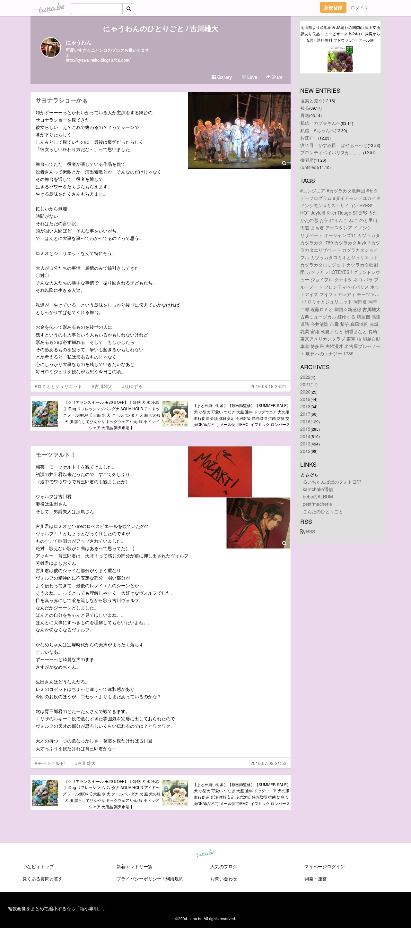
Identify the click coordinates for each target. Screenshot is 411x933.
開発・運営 (315, 878)
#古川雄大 (102, 386)
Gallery (224, 77)
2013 (305, 443)
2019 (305, 399)
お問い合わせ (223, 878)
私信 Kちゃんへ (317, 130)
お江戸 (309, 137)
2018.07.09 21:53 (268, 763)
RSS (310, 531)
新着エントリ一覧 (135, 866)
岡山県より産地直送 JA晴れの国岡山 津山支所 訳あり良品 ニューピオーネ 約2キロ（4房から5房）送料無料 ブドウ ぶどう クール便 (340, 33)
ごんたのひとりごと (323, 511)
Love (251, 77)
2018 (305, 406)
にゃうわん (79, 42)
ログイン (360, 7)
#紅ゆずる (132, 386)
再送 (304, 115)
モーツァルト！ (56, 454)
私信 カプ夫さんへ (320, 123)
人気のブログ (223, 866)
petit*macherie (317, 504)
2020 (305, 391)
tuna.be (205, 853)
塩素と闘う (311, 100)
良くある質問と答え (42, 878)
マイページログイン (324, 866)
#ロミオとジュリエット (58, 386)
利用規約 (174, 878)
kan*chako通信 (318, 489)
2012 (305, 451)
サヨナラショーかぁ (62, 100)
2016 (305, 421)
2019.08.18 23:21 (268, 386)
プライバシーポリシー (139, 878)
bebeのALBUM (318, 496)
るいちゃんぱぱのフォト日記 (332, 482)
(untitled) (309, 167)
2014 (305, 436)
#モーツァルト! (50, 763)
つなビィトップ (38, 866)
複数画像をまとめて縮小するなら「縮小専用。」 (57, 908)
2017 (305, 414)
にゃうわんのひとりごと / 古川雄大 (160, 28)
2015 (305, 429)
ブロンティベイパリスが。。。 (331, 152)
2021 (305, 384)
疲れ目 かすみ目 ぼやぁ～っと (334, 145)
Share (276, 77)
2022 (305, 377)
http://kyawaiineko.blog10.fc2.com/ (98, 60)
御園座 (307, 160)
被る (304, 108)
